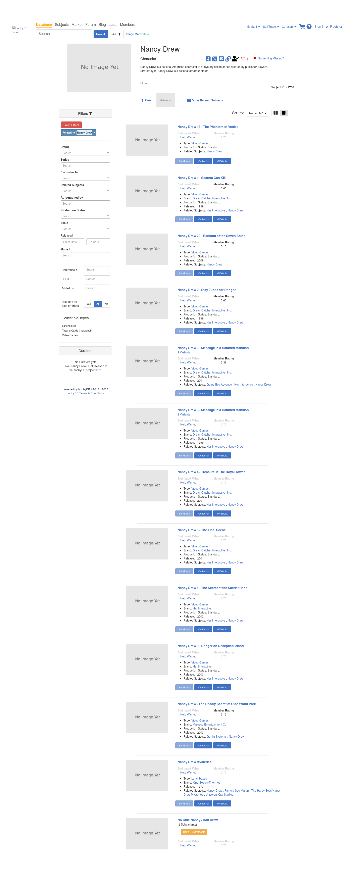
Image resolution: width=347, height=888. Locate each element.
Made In (66, 249)
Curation (288, 26)
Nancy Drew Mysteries (194, 761)
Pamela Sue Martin (237, 790)
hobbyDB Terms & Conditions (85, 393)
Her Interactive (216, 210)
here (98, 370)
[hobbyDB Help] (309, 25)
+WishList (222, 161)
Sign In (319, 26)
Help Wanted (188, 137)
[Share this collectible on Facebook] (208, 59)
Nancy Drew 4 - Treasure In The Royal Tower (211, 472)
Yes (89, 304)
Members (127, 24)
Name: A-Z (257, 113)
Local (113, 24)
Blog (102, 24)
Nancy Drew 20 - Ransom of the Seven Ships (211, 235)
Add (115, 34)
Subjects (62, 24)
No (106, 304)
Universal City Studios (219, 794)
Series (65, 159)
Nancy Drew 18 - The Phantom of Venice (208, 126)
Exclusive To (69, 172)
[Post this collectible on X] (214, 59)
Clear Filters (71, 125)
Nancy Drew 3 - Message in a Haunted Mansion (213, 347)
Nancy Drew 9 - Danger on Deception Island (211, 645)
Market (77, 24)
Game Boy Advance (219, 384)
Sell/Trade (270, 26)
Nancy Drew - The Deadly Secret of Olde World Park (217, 703)
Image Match (137, 34)
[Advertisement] (173, 10)
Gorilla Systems (217, 736)
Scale (64, 223)
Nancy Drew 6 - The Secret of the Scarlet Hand (213, 587)
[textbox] (85, 153)
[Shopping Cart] (302, 25)
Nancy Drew (214, 151)
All (97, 304)
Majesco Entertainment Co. (210, 724)
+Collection (203, 161)
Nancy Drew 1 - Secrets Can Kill (202, 177)
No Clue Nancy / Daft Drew (198, 820)
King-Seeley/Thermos (206, 782)
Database (44, 24)
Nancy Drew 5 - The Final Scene (202, 530)
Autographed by (72, 197)
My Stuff (252, 26)
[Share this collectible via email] (221, 59)
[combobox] (85, 152)
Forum (90, 24)
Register (336, 26)
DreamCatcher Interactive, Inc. (212, 198)
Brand (65, 147)
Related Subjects (72, 185)
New (99, 34)
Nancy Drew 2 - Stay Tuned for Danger (207, 289)
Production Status (73, 210)
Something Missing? (271, 58)
